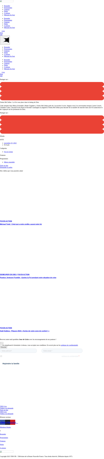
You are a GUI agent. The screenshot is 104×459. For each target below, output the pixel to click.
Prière (6, 11)
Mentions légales (5, 427)
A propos (7, 13)
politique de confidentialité (69, 345)
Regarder (7, 6)
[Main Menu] (5, 40)
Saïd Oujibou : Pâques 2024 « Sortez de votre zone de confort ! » (24, 331)
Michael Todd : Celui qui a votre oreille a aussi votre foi (21, 224)
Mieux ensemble (9, 162)
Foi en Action (8, 152)
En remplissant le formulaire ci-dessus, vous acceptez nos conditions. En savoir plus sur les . (40, 345)
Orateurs (7, 9)
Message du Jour (9, 15)
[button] (52, 84)
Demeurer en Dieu (8, 274)
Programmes (8, 8)
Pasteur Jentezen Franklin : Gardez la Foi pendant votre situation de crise (28, 277)
